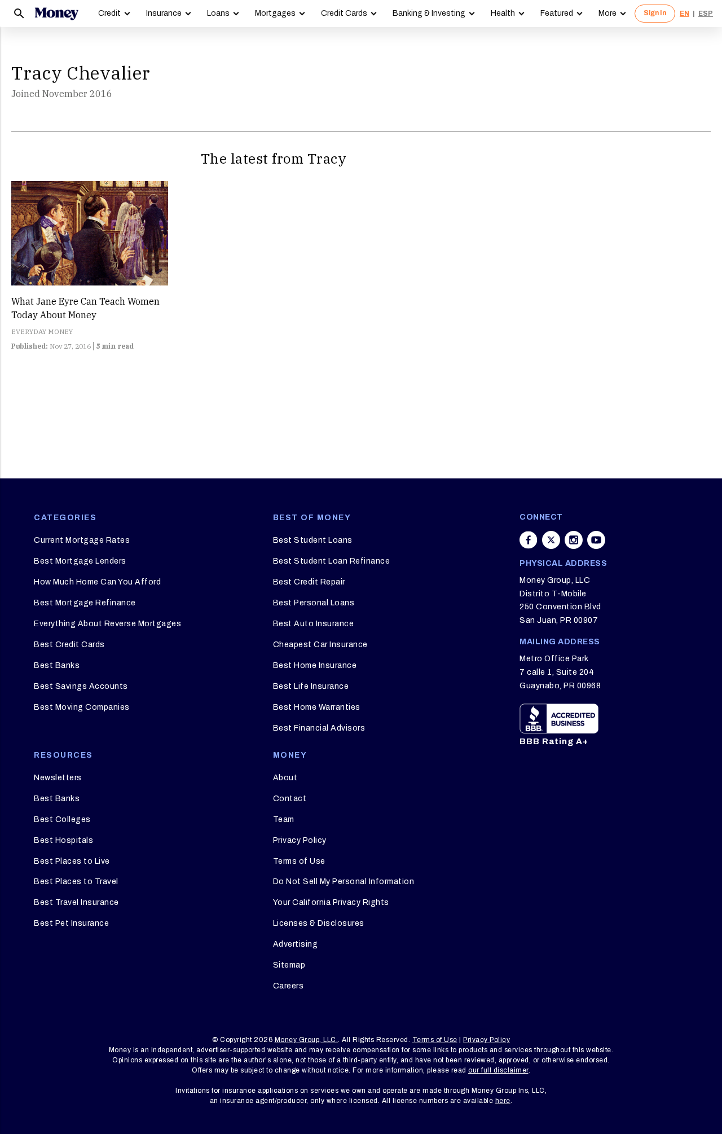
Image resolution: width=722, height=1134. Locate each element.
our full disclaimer (498, 1070)
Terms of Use (299, 861)
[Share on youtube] (596, 540)
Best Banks (57, 665)
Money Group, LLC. (306, 1040)
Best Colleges (62, 819)
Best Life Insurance (311, 686)
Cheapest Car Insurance (320, 644)
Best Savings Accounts (81, 686)
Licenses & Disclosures (318, 923)
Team (283, 819)
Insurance (164, 13)
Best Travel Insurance (76, 902)
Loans (218, 13)
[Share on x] (551, 540)
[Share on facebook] (529, 540)
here (502, 1101)
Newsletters (58, 777)
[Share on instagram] (574, 540)
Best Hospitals (63, 840)
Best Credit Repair (309, 582)
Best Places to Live (72, 861)
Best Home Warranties (316, 707)
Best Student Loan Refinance (331, 561)
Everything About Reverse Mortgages (107, 623)
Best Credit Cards (69, 644)
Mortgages (275, 13)
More (607, 13)
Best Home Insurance (315, 665)
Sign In (655, 13)
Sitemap (289, 965)
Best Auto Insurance (313, 623)
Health (503, 13)
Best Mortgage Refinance (85, 603)
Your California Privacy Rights (331, 902)
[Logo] (56, 13)
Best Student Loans (313, 540)
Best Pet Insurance (71, 923)
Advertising (295, 944)
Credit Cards (344, 13)
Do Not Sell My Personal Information (344, 881)
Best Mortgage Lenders (80, 561)
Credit (109, 13)
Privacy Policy (300, 840)
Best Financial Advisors (319, 728)
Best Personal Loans (314, 603)
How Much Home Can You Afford (97, 582)
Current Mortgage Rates (82, 540)
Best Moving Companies (82, 707)
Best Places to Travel (76, 881)
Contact (290, 798)
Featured (556, 13)
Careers (288, 986)
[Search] (19, 13)
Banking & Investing (429, 13)
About (285, 777)
